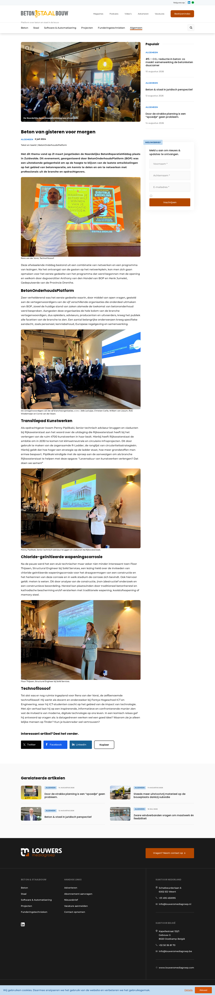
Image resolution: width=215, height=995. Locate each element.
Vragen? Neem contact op (168, 853)
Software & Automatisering (60, 27)
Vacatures (159, 14)
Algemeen (136, 27)
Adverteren (143, 14)
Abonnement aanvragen (78, 893)
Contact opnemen (74, 912)
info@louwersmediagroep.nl (175, 904)
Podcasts (114, 14)
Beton (24, 27)
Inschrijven (169, 202)
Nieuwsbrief (71, 899)
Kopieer (104, 744)
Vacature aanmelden (76, 906)
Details (188, 990)
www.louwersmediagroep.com (176, 967)
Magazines (98, 14)
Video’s (128, 14)
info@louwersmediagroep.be (175, 951)
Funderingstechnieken (111, 27)
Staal (36, 27)
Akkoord (203, 990)
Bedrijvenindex (182, 13)
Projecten (87, 27)
